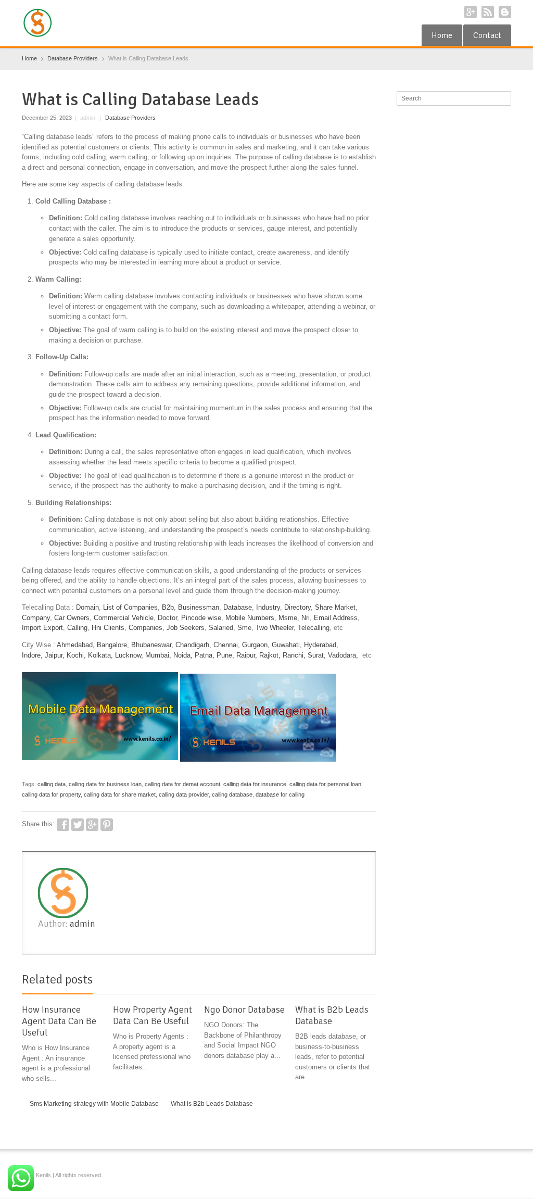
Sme (244, 628)
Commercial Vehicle (124, 618)
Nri (305, 618)
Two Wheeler (275, 628)
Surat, (317, 655)
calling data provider (184, 794)
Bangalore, (113, 645)
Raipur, (246, 655)
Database (237, 607)
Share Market (335, 607)
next (370, 981)
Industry (268, 607)
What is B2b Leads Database (332, 1015)
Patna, (204, 655)
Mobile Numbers (249, 618)
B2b (168, 607)
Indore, (32, 655)
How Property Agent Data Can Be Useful (152, 1015)
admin (82, 923)
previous (358, 981)
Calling (77, 628)
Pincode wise (201, 618)
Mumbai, (158, 655)
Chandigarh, (193, 645)
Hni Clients (108, 628)
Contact (487, 35)
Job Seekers (186, 628)
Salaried (221, 628)
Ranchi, (294, 655)
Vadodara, (343, 655)
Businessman (198, 607)
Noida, (184, 655)
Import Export (42, 628)
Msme (287, 618)
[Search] (504, 98)
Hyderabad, (321, 645)
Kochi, (76, 655)
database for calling (280, 794)
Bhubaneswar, (152, 645)
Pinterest (106, 824)
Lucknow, (129, 655)
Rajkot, (270, 655)
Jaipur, (55, 655)
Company (36, 618)
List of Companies (130, 607)
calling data (51, 784)
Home (442, 35)
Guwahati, (287, 645)
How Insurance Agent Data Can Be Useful (59, 1021)
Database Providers (130, 118)
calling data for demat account (182, 784)
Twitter (77, 824)
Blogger (505, 12)
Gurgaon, (256, 645)
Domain (87, 607)
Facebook (63, 824)
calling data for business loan (105, 784)
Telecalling (313, 628)
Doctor (167, 618)
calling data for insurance (254, 784)
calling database (232, 794)
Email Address (336, 618)
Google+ (470, 12)
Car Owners (72, 618)
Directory (297, 607)
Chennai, (226, 645)
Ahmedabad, (76, 645)
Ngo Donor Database (244, 1009)
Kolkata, (100, 655)
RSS (487, 12)
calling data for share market (120, 794)
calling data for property (51, 794)
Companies (145, 628)
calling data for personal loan (325, 784)
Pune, (225, 655)
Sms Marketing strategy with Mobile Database (94, 1103)
